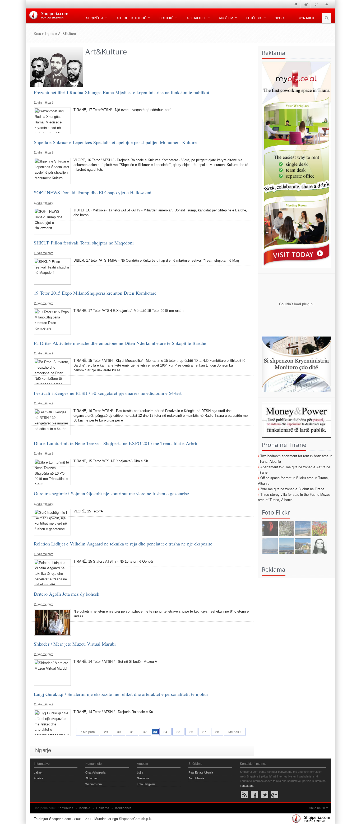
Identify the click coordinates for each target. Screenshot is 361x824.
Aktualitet (196, 18)
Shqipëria (94, 18)
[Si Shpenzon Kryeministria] (294, 363)
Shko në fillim (318, 808)
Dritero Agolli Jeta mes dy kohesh (66, 594)
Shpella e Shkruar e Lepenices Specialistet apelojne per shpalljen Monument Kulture (115, 142)
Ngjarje (43, 750)
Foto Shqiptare (146, 784)
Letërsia (254, 18)
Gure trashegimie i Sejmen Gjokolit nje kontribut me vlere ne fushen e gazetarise (111, 493)
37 (204, 731)
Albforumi (91, 778)
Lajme (49, 33)
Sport (280, 18)
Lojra (140, 772)
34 (165, 731)
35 (178, 731)
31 (132, 731)
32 (145, 731)
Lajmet (38, 772)
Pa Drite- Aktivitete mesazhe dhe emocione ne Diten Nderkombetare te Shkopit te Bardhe (120, 343)
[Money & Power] (294, 419)
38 (217, 731)
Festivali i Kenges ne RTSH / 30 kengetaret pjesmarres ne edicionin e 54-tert (108, 393)
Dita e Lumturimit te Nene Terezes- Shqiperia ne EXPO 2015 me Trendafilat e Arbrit (115, 443)
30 (119, 731)
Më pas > (235, 731)
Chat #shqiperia (95, 772)
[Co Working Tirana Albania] (294, 163)
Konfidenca (123, 808)
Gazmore (143, 778)
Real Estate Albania (200, 772)
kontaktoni (246, 785)
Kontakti (306, 18)
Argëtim (226, 18)
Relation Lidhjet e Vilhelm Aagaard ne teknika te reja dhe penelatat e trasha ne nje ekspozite (123, 543)
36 (191, 731)
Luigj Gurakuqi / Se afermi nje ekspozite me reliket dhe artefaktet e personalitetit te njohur (121, 694)
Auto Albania (196, 778)
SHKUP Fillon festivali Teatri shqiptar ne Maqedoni (84, 242)
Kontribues (65, 808)
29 (106, 731)
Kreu (37, 33)
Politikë (166, 18)
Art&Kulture (67, 33)
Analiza (38, 778)
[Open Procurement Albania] (294, 322)
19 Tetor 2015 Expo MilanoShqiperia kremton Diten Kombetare (95, 293)
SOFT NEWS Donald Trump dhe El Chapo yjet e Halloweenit (93, 192)
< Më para (87, 731)
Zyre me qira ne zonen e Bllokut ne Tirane (292, 488)
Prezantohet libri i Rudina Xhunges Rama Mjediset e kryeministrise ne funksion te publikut (121, 92)
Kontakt (84, 808)
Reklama (102, 808)
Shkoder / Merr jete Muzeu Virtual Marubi (75, 644)
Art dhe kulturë (131, 18)
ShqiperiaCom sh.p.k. (135, 818)
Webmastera (93, 784)
